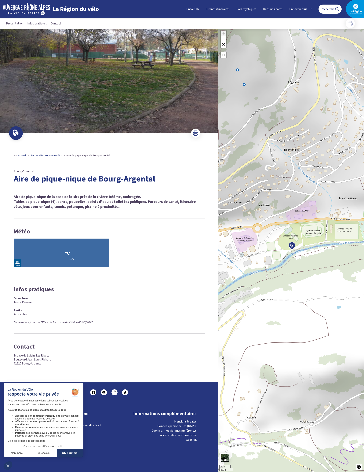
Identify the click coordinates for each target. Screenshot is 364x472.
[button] (223, 45)
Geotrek (191, 440)
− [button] (223, 39)
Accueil (22, 155)
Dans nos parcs (272, 9)
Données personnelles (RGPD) (177, 426)
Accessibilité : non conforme (178, 435)
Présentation (15, 23)
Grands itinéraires (218, 9)
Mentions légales (185, 421)
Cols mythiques (246, 9)
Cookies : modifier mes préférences (174, 431)
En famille (193, 9)
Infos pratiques (37, 23)
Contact (56, 23)
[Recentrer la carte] (223, 55)
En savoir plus (298, 9)
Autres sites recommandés (46, 155)
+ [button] (223, 33)
